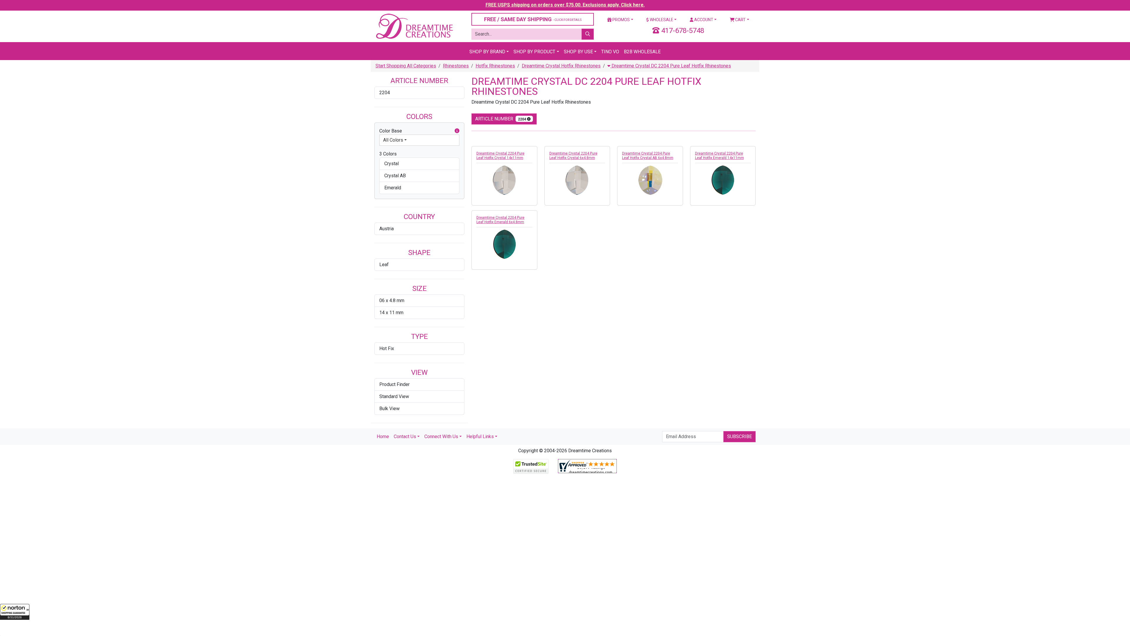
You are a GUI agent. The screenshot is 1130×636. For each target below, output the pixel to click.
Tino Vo (610, 51)
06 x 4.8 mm (391, 300)
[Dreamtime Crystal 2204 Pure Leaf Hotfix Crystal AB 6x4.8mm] (650, 180)
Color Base (390, 131)
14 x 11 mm (391, 312)
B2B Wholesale (642, 51)
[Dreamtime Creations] (414, 26)
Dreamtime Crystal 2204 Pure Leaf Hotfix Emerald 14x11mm (719, 155)
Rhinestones (456, 66)
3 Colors (388, 154)
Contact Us (405, 436)
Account (703, 19)
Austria (386, 228)
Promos (620, 19)
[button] (14, 612)
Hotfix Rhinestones (495, 66)
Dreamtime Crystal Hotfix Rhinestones (561, 66)
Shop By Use (578, 51)
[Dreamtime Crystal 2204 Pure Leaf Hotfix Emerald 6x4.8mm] (504, 244)
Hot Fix (386, 348)
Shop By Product (534, 51)
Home (383, 436)
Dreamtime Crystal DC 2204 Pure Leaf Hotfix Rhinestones (670, 66)
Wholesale (661, 19)
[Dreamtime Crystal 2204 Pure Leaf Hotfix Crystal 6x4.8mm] (577, 180)
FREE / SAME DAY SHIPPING (532, 19)
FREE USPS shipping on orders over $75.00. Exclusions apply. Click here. (565, 5)
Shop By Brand (487, 51)
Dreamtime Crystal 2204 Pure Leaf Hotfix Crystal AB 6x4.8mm (647, 155)
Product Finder (394, 384)
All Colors (393, 140)
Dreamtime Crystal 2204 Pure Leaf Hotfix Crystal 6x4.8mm (573, 155)
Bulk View (389, 408)
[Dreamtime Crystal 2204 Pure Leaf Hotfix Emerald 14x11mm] (723, 180)
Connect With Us (441, 436)
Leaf (384, 264)
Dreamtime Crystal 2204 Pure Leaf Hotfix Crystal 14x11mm (500, 155)
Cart (740, 19)
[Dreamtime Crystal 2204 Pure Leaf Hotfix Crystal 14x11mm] (504, 180)
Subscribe (739, 436)
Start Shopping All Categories (405, 66)
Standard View (394, 396)
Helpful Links (480, 436)
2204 (384, 92)
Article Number (501, 119)
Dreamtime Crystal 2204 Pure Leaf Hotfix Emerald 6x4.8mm (500, 220)
